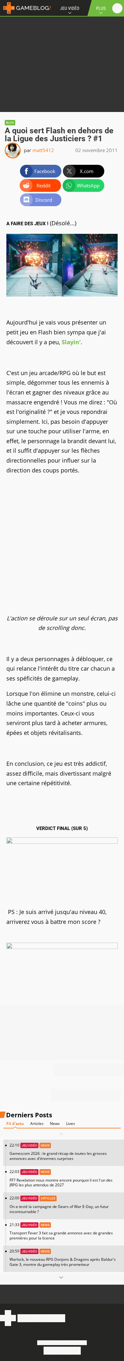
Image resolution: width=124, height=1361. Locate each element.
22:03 (61, 1178)
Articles (37, 1123)
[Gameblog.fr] (25, 8)
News (55, 1123)
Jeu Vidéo (69, 8)
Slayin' (71, 342)
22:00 (59, 1204)
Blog (10, 122)
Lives (70, 1123)
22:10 (58, 1151)
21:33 (61, 1231)
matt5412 (43, 150)
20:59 (63, 1257)
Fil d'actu (15, 1123)
